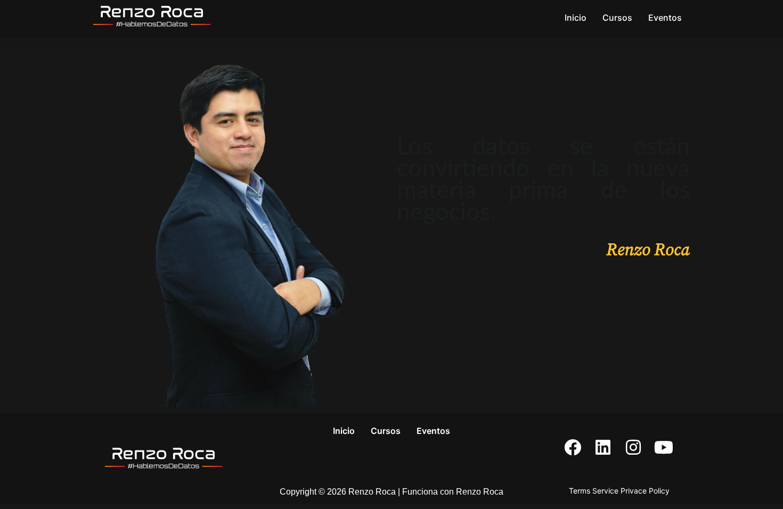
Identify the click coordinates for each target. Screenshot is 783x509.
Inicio (575, 17)
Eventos (665, 17)
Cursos (617, 17)
